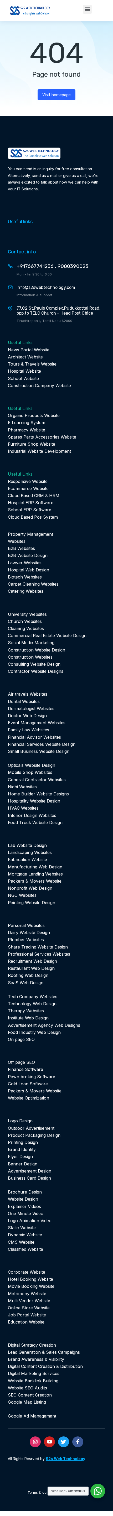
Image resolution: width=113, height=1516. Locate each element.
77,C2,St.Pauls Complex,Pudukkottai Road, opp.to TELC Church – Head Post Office (58, 311)
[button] (87, 9)
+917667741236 (35, 266)
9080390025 (73, 266)
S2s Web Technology (65, 1458)
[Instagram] (35, 1441)
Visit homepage (56, 94)
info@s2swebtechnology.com (46, 287)
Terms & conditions (43, 1492)
